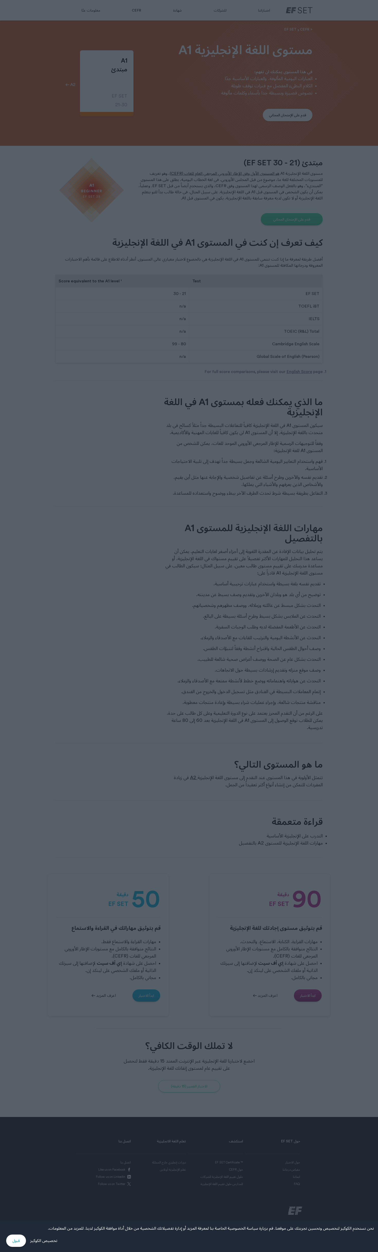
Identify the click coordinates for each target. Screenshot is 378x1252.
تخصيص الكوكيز (43, 1240)
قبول (16, 1241)
